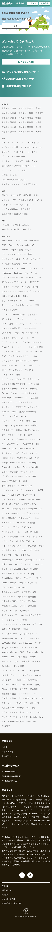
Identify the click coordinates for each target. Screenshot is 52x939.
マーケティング (32, 142)
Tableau (14, 684)
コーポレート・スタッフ (12, 161)
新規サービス (33, 379)
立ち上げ (26, 342)
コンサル (16, 467)
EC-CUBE (33, 638)
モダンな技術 (31, 425)
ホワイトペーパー (20, 282)
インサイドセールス (30, 333)
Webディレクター (33, 277)
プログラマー (24, 694)
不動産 (25, 629)
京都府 (13, 118)
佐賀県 (21, 122)
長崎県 (21, 127)
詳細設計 (5, 698)
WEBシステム (31, 698)
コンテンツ (27, 351)
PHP (4, 240)
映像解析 (5, 601)
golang (5, 652)
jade (12, 657)
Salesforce (18, 398)
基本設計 (34, 689)
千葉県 (4, 118)
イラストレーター (9, 421)
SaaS (14, 412)
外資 (16, 416)
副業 (21, 250)
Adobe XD (29, 245)
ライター (22, 254)
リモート (5, 328)
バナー (35, 361)
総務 (18, 374)
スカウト (5, 310)
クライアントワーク (10, 287)
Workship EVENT (9, 772)
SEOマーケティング (21, 708)
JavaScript (6, 398)
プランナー (21, 319)
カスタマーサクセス (10, 184)
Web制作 (20, 541)
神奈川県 (39, 113)
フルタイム (25, 555)
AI (26, 398)
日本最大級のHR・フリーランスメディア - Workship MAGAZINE (26, 820)
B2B (3, 495)
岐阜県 (4, 127)
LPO (30, 550)
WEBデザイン (8, 347)
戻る (15, 26)
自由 (36, 532)
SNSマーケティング (21, 601)
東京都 (4, 108)
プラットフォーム (9, 338)
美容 (34, 624)
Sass (37, 518)
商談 (34, 708)
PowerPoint (25, 624)
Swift (4, 448)
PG (34, 694)
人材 (22, 338)
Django (5, 425)
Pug (18, 657)
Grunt (28, 652)
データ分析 (6, 504)
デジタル (14, 393)
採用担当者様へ (8, 751)
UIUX (4, 324)
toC (17, 453)
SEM (34, 504)
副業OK (5, 195)
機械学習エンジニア (10, 592)
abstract (13, 652)
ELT (3, 721)
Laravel (36, 291)
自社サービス (7, 305)
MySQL (11, 495)
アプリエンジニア (9, 615)
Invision (5, 250)
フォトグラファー (29, 184)
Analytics (22, 499)
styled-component (9, 638)
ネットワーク (12, 620)
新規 (41, 546)
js (36, 513)
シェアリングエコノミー (19, 356)
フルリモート (7, 361)
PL (3, 620)
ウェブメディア (8, 499)
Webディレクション (19, 587)
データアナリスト (31, 680)
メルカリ (33, 453)
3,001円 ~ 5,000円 (21, 225)
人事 (24, 170)
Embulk (33, 717)
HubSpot (5, 412)
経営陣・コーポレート (11, 175)
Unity (35, 421)
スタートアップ (36, 200)
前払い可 (27, 195)
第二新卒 (5, 550)
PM (25, 240)
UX (39, 342)
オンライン (35, 703)
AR (3, 444)
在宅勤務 (14, 536)
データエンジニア (20, 388)
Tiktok (4, 689)
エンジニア (34, 324)
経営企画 (5, 384)
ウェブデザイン (29, 495)
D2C (4, 629)
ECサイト (21, 573)
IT (16, 365)
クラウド (5, 342)
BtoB (4, 365)
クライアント (26, 564)
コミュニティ (7, 541)
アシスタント (33, 287)
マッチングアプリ (9, 717)
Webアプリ (28, 444)
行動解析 (32, 596)
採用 (37, 305)
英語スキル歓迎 (21, 214)
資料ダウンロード (9, 756)
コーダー (20, 490)
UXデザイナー (33, 670)
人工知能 (34, 398)
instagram (32, 509)
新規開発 (32, 546)
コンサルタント (19, 384)
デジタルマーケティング (26, 407)
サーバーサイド (8, 435)
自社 (28, 536)
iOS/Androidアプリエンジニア (15, 180)
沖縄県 (13, 122)
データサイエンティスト (31, 147)
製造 (14, 698)
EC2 (3, 296)
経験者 (11, 573)
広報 (16, 147)
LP (41, 509)
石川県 (38, 131)
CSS (18, 296)
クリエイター (28, 578)
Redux (4, 583)
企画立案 (16, 328)
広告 (18, 351)
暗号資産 (26, 661)
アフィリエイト (25, 518)
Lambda (28, 643)
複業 (4, 555)
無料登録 (45, 3)
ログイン (32, 3)
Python (5, 393)
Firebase (5, 458)
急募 (36, 195)
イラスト (22, 435)
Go (13, 458)
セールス (31, 152)
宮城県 (13, 131)
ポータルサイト (8, 486)
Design (21, 583)
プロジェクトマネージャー (13, 156)
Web (34, 476)
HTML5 (21, 486)
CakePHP (30, 490)
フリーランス (32, 300)
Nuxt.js (12, 596)
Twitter (23, 647)
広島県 (38, 108)
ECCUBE (6, 643)
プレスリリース (19, 546)
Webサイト (31, 541)
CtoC (4, 356)
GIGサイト (6, 796)
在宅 (35, 536)
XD (23, 287)
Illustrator (18, 273)
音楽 (22, 421)
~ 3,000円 (6, 225)
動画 (41, 347)
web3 (4, 661)
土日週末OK (26, 209)
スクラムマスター (23, 402)
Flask (18, 680)
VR (38, 439)
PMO (29, 684)
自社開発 (31, 522)
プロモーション (23, 439)
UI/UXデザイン (35, 615)
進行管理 (12, 518)
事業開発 (32, 347)
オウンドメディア (9, 300)
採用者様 (20, 3)
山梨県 (4, 131)
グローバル (6, 416)
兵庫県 (13, 113)
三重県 (21, 131)
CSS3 (29, 486)
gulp (36, 652)
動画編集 (5, 694)
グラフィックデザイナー (12, 277)
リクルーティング (9, 712)
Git (13, 291)
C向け (24, 453)
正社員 (21, 666)
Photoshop (6, 273)
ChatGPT (6, 726)
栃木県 (38, 122)
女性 (22, 712)
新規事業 (22, 200)
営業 (17, 333)
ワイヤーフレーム (9, 624)
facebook (27, 264)
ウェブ (4, 536)
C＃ (41, 698)
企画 (4, 472)
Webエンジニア (21, 569)
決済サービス (22, 703)
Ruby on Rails (17, 425)
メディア (16, 342)
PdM (28, 476)
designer (33, 657)
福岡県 (4, 113)
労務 (27, 250)
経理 (25, 657)
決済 (4, 564)
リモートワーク (29, 328)
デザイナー (6, 147)
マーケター (33, 319)
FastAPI (5, 684)
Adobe (23, 416)
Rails (37, 550)
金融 (34, 592)
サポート (5, 291)
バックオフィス (8, 254)
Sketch (20, 245)
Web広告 (6, 264)
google (5, 647)
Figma (11, 245)
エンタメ (12, 448)
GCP (19, 458)
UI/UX (27, 430)
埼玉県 (30, 108)
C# (33, 439)
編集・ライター (32, 161)
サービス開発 (14, 629)
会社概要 (5, 886)
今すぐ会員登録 (27, 62)
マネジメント (7, 439)
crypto (16, 661)
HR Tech (38, 351)
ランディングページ (10, 513)
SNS (22, 300)
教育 (28, 421)
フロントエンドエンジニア (25, 166)
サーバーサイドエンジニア (13, 379)
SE (23, 670)
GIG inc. (20, 916)
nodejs (13, 583)
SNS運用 (34, 569)
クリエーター (7, 351)
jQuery (14, 606)
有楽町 (37, 684)
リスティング (7, 268)
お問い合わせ (7, 890)
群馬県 (30, 127)
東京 (14, 643)
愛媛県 (38, 118)
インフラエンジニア (10, 170)
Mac (20, 643)
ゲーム (4, 587)
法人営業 (20, 305)
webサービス (7, 560)
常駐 (17, 578)
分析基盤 (24, 717)
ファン (39, 578)
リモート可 (16, 195)
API (16, 564)
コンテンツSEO (19, 550)
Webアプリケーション (11, 532)
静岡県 (21, 118)
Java (10, 564)
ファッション (34, 384)
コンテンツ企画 (26, 365)
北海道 (30, 118)
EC (18, 495)
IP (15, 666)
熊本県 (30, 131)
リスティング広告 (22, 504)
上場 (23, 684)
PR (34, 342)
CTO (10, 402)
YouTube (33, 647)
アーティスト (7, 453)
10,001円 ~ (26, 229)
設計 (20, 698)
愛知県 (21, 113)
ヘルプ (4, 747)
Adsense (14, 647)
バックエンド (21, 324)
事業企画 (5, 388)
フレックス (13, 555)
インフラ (30, 338)
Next (37, 458)
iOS (37, 444)
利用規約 (5, 895)
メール (4, 522)
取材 (30, 254)
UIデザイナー (7, 680)
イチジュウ (31, 721)
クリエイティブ (23, 361)
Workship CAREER (10, 781)
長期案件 (5, 204)
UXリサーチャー (9, 675)
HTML (10, 296)
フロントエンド (34, 268)
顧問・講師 (6, 166)
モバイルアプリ (33, 712)
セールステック (25, 675)
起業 (4, 402)
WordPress (34, 240)
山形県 (30, 113)
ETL (41, 717)
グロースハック (35, 499)
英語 (14, 694)
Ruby (21, 448)
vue (22, 536)
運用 (11, 324)
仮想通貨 (26, 592)
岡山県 (13, 127)
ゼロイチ (21, 522)
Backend (30, 448)
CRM (4, 370)
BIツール (5, 527)
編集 (24, 296)
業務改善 (32, 606)
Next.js (5, 462)
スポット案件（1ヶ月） (22, 204)
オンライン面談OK (10, 209)
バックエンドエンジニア (12, 142)
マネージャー (7, 703)
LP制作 (24, 620)
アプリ (15, 310)
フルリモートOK (9, 200)
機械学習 (34, 388)
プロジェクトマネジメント (19, 472)
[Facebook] (22, 875)
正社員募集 (6, 214)
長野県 (38, 127)
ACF (22, 652)
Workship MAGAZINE (11, 776)
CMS (4, 245)
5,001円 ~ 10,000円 (10, 229)
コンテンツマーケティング (13, 314)
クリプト (36, 661)
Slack (23, 268)
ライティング (7, 259)
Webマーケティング (31, 259)
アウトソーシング (9, 610)
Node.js (23, 615)
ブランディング (15, 370)
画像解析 (22, 596)
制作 (34, 601)
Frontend (6, 467)
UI (17, 268)
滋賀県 (4, 122)
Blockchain (6, 666)
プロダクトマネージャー (12, 476)
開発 (4, 518)
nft (10, 661)
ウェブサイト (27, 513)
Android (34, 467)
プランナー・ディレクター (13, 152)
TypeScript (32, 462)
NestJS (23, 638)
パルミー (39, 564)
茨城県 (21, 108)
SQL (41, 624)
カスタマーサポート (28, 412)
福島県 (30, 122)
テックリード (7, 407)
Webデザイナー (14, 444)
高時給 (19, 430)
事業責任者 (6, 569)
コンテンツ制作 (19, 509)
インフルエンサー (9, 634)
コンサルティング (28, 393)
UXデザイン (7, 333)
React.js (21, 462)
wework (19, 560)
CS (40, 536)
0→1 (12, 522)
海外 (25, 481)
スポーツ (5, 546)
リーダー (39, 643)
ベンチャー (21, 347)
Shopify (31, 573)
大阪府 (13, 108)
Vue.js (34, 430)
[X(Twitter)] (30, 875)
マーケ (29, 305)
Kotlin (4, 596)
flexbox (5, 657)
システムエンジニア (10, 670)
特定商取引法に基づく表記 (12, 903)
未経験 (40, 490)
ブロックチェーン (27, 634)
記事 (30, 435)
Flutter (25, 467)
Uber (35, 356)
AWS (10, 240)
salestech (39, 675)
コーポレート (7, 374)
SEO (18, 259)
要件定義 (24, 689)
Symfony (23, 610)
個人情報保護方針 (8, 899)
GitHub (23, 606)
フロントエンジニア (33, 560)
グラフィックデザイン (21, 527)
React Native (7, 578)
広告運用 (16, 264)
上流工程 (13, 689)
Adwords (5, 509)
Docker (18, 240)
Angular (5, 606)
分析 (4, 573)
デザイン (5, 282)
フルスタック (15, 481)
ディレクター (7, 319)
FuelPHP (28, 532)
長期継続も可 (7, 430)
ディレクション (31, 273)
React (12, 462)
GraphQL (28, 458)
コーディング (7, 490)
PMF (10, 365)
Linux (4, 481)
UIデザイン (35, 282)
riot (41, 652)
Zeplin (13, 250)
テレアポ (29, 370)
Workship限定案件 (16, 721)
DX (37, 365)
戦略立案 (5, 708)
